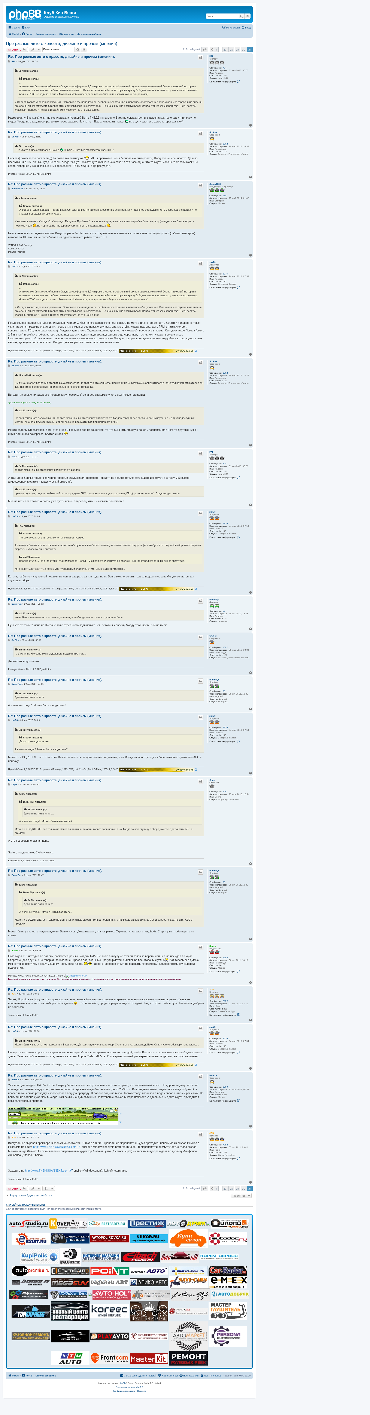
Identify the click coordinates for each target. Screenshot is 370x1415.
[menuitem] (25, 27)
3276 (225, 274)
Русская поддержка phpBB (129, 1387)
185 (225, 195)
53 (224, 611)
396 (225, 791)
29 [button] (237, 49)
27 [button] (225, 49)
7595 (225, 957)
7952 (225, 1001)
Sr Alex (213, 132)
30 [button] (243, 49)
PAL (211, 56)
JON (211, 989)
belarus (213, 1075)
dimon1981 (215, 184)
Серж (212, 780)
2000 (225, 1087)
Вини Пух (214, 599)
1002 (225, 144)
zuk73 (212, 262)
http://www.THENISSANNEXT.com (54, 1146)
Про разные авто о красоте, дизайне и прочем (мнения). (62, 43)
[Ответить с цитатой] (200, 57)
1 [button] (216, 49)
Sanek (212, 946)
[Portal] (25, 14)
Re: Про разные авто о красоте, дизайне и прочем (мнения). (61, 57)
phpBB (122, 1383)
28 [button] (231, 49)
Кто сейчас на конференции (25, 1204)
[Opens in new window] (158, 351)
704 (225, 68)
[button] (204, 49)
